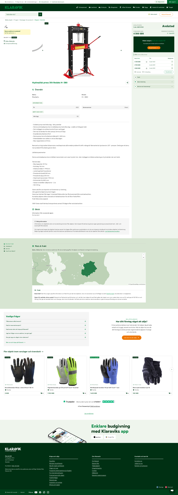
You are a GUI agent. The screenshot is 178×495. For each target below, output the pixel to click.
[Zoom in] (143, 254)
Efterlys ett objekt (54, 485)
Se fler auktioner (9, 33)
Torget (16, 20)
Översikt (9, 246)
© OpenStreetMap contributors (137, 284)
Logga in (173, 2)
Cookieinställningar (31, 2)
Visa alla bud (168, 72)
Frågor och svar (53, 468)
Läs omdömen (89, 413)
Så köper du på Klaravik (55, 463)
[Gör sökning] (40, 14)
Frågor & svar (20, 2)
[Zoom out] (143, 257)
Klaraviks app (53, 480)
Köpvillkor (52, 461)
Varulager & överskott (26, 20)
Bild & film (9, 244)
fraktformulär (110, 293)
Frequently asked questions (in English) (60, 470)
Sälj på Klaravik (153, 47)
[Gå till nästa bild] (172, 369)
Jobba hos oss (139, 463)
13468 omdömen (95, 406)
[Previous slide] (43, 50)
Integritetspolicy (97, 468)
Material (22, 492)
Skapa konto (161, 2)
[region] (89, 268)
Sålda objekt (153, 14)
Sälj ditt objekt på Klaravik (56, 466)
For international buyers (56, 473)
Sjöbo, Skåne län (10, 41)
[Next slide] (121, 50)
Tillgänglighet (96, 466)
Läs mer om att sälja (130, 337)
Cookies (94, 470)
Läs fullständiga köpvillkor (112, 231)
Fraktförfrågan (53, 477)
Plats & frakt (10, 251)
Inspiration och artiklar (55, 482)
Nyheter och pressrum (141, 466)
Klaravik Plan (95, 463)
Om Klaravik (95, 461)
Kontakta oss (10, 2)
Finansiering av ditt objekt (56, 475)
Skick (8, 248)
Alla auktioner (45, 2)
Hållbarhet (95, 473)
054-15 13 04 (15, 466)
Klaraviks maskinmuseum (99, 475)
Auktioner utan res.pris (58, 2)
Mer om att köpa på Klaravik (14, 342)
